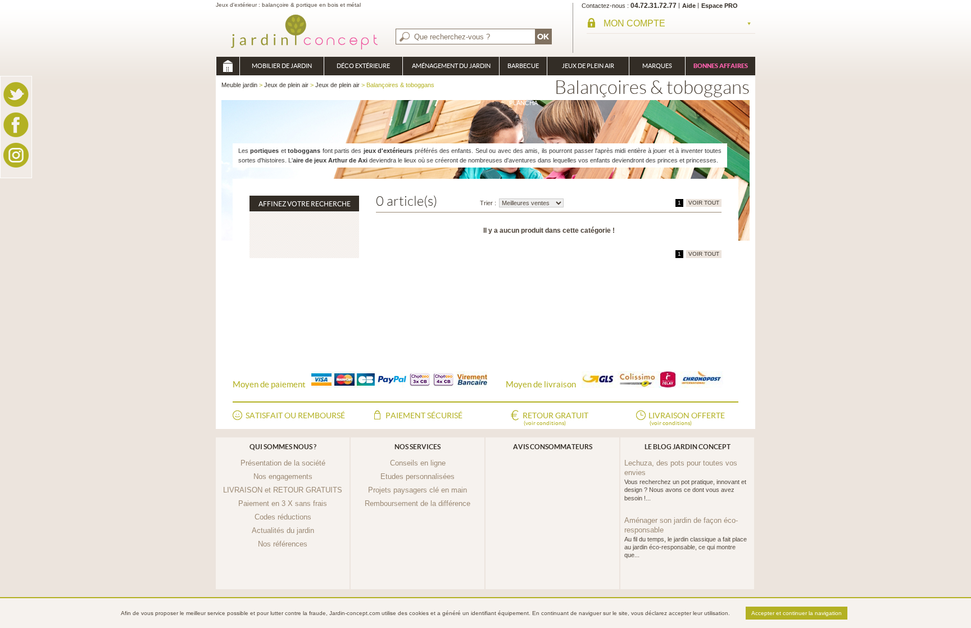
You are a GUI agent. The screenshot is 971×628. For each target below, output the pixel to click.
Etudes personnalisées (417, 476)
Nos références (282, 544)
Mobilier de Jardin (282, 65)
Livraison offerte (686, 418)
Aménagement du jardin (451, 65)
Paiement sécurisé (423, 415)
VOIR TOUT (703, 203)
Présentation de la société (283, 463)
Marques (657, 65)
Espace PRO (719, 5)
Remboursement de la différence (417, 503)
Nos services (417, 446)
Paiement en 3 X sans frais (282, 503)
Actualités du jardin (283, 530)
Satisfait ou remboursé (295, 415)
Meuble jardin (227, 66)
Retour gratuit (555, 418)
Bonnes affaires (720, 65)
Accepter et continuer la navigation (796, 613)
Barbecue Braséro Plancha (523, 68)
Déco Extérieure (363, 65)
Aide (689, 5)
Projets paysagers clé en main (417, 490)
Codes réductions (283, 517)
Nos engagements (282, 476)
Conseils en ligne (418, 463)
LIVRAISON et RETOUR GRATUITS (282, 490)
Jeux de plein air (588, 65)
